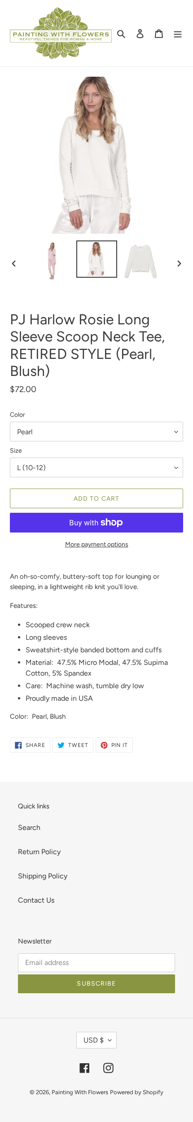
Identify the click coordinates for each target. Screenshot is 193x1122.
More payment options (96, 544)
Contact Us (36, 900)
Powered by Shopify (136, 1092)
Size (16, 450)
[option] (53, 261)
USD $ (93, 1040)
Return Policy (39, 851)
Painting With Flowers (80, 1092)
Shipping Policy (42, 876)
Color (17, 415)
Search (29, 827)
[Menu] (177, 33)
